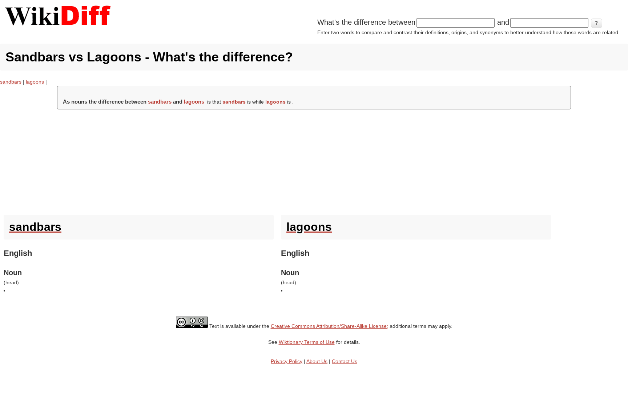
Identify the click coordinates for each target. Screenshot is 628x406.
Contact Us (344, 361)
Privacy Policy (286, 361)
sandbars (10, 82)
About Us (316, 361)
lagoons (35, 82)
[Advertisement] (314, 160)
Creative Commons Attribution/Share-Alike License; (329, 326)
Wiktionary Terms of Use (307, 342)
